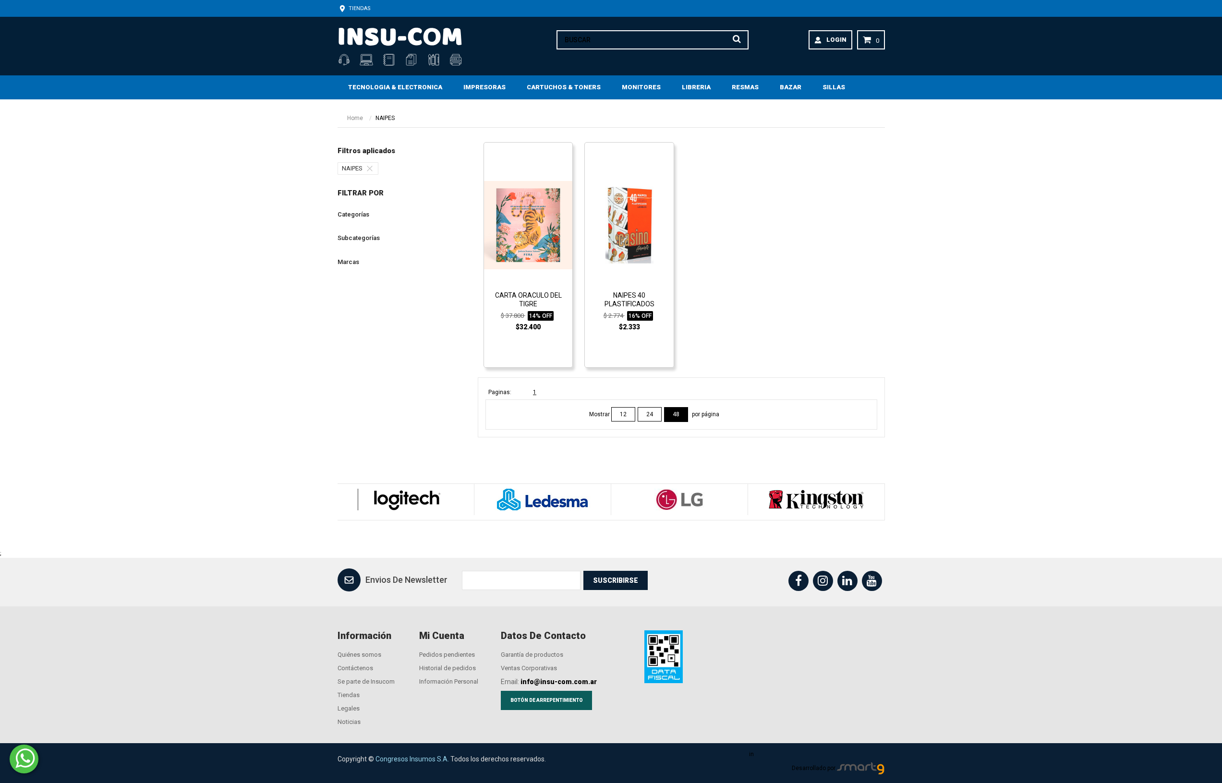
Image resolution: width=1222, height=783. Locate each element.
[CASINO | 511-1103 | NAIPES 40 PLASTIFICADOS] (629, 224)
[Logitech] (405, 499)
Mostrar (600, 414)
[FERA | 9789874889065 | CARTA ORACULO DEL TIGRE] (528, 224)
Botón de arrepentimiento (546, 700)
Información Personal (448, 681)
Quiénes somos (359, 654)
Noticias (349, 721)
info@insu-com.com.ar (558, 682)
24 (649, 414)
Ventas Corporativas (529, 668)
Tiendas (359, 8)
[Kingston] (816, 499)
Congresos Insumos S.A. (412, 759)
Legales (349, 708)
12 (623, 414)
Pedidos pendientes (447, 654)
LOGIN (836, 39)
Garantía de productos (532, 654)
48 (676, 414)
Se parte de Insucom (366, 681)
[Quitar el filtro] (372, 168)
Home (355, 118)
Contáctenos (355, 668)
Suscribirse (615, 580)
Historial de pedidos (447, 668)
